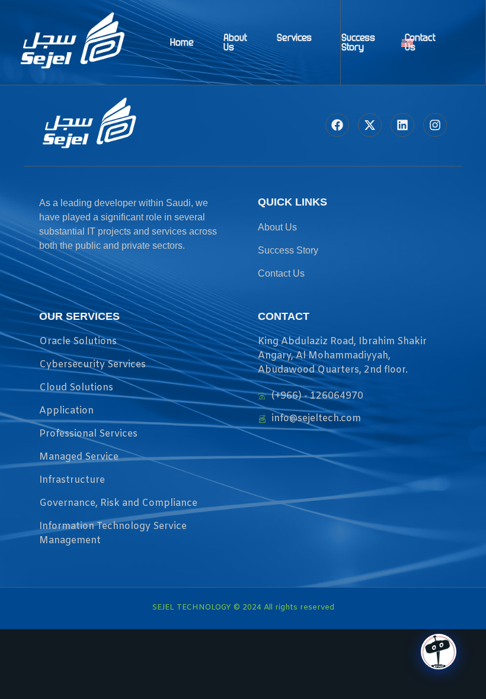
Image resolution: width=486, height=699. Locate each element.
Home (182, 42)
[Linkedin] (402, 125)
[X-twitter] (370, 125)
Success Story (358, 42)
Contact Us (420, 42)
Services (294, 37)
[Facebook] (337, 125)
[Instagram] (435, 125)
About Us (235, 42)
